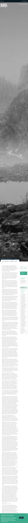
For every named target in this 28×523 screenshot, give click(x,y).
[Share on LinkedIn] (24, 268)
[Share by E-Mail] (26, 268)
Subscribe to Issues (23, 273)
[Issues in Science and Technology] (4, 5)
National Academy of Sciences (23, 3)
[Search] (22, 1)
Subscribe (25, 1)
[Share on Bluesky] (21, 268)
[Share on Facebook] (22, 268)
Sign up (21, 517)
